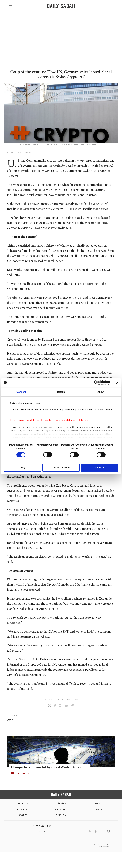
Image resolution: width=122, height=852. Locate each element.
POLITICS (22, 803)
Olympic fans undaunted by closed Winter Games (46, 767)
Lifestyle (61, 809)
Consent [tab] (21, 391)
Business (23, 809)
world (10, 720)
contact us (64, 845)
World (99, 803)
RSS (80, 845)
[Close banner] (117, 382)
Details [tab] (61, 391)
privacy (28, 845)
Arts (99, 809)
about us (45, 845)
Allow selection (61, 467)
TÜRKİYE (61, 803)
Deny (22, 467)
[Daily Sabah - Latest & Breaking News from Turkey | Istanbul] (61, 6)
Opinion (61, 815)
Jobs (14, 845)
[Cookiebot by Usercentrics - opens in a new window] (96, 382)
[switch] (47, 454)
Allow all (99, 467)
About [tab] (100, 391)
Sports (22, 815)
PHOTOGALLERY (23, 773)
